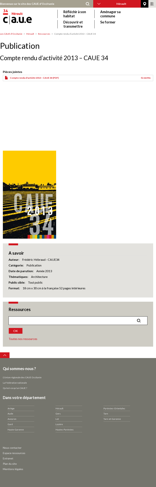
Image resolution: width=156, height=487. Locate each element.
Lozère (59, 424)
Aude (10, 413)
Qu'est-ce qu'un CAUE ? (15, 388)
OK (15, 331)
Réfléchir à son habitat (74, 14)
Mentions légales (13, 469)
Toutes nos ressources (23, 339)
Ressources (44, 33)
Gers (58, 413)
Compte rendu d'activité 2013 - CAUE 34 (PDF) (34, 77)
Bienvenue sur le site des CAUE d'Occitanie (27, 3)
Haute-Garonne (16, 429)
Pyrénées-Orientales (114, 408)
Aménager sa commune (110, 14)
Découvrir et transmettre (73, 24)
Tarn (105, 413)
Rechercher (87, 4)
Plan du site (10, 463)
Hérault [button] (121, 3)
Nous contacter (12, 447)
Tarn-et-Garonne (112, 418)
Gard (10, 424)
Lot (57, 418)
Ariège (11, 408)
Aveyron (12, 418)
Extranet (8, 458)
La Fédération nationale (15, 382)
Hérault (30, 33)
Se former (107, 22)
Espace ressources (14, 453)
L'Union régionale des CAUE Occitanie (22, 377)
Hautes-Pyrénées (65, 429)
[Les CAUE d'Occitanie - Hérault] (28, 19)
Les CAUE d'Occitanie (11, 33)
